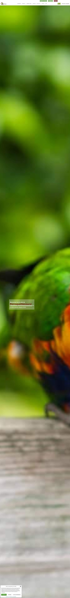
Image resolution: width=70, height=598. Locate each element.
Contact (43, 3)
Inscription (67, 3)
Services (23, 3)
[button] (20, 586)
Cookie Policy (7, 596)
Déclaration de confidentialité (12, 596)
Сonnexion (63, 3)
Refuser (9, 594)
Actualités (38, 3)
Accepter (4, 594)
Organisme (19, 3)
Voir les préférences (16, 594)
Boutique (34, 3)
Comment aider (29, 3)
